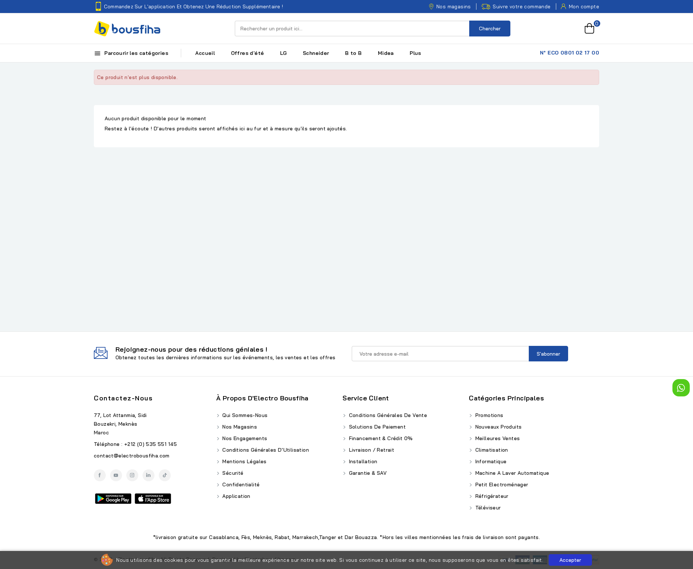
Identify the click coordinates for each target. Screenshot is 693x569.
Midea (386, 53)
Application (235, 496)
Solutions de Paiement (376, 427)
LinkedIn (148, 475)
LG (283, 53)
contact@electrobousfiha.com (132, 455)
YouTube (116, 475)
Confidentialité (240, 484)
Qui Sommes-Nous (244, 415)
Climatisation (491, 450)
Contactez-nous (123, 398)
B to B (353, 53)
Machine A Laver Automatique (511, 473)
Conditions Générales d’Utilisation (265, 450)
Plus (415, 53)
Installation (362, 461)
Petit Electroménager (501, 484)
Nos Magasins (239, 427)
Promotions (488, 415)
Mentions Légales (244, 461)
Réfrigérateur (491, 496)
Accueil (205, 53)
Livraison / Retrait (370, 450)
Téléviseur (487, 507)
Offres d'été (247, 53)
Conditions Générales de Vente (387, 415)
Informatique (490, 461)
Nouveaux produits (498, 427)
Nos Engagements (244, 438)
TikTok (165, 475)
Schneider (316, 53)
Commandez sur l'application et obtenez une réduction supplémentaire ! (193, 6)
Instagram (132, 475)
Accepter (570, 560)
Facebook (100, 475)
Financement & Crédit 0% (380, 438)
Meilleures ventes (497, 438)
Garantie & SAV (367, 473)
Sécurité (232, 473)
